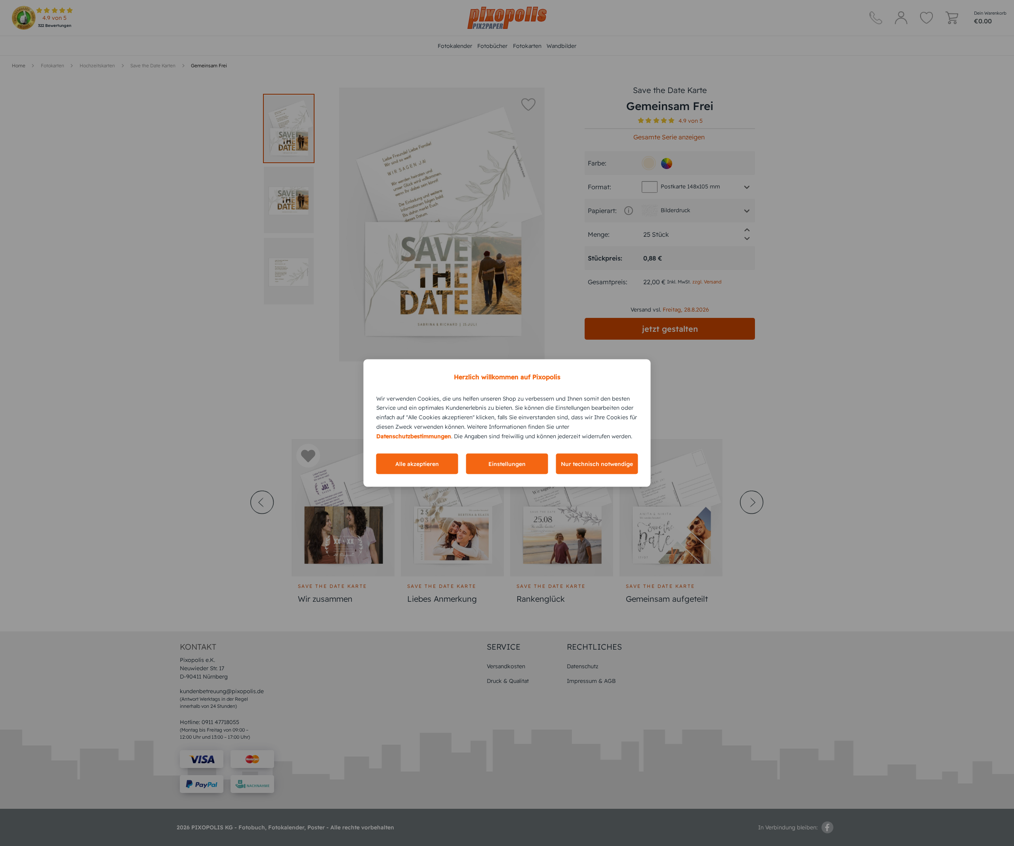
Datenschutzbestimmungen (413, 435)
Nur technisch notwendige (597, 464)
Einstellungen (507, 464)
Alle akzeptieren (417, 464)
